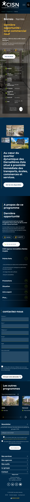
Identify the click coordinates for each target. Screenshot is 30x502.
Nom (3, 323)
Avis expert (7, 292)
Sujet (2, 343)
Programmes (10, 11)
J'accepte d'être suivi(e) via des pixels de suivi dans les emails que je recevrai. (16, 442)
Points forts (7, 258)
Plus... (4, 297)
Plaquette (20, 50)
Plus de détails (9, 56)
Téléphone (4, 330)
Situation (6, 286)
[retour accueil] (10, 5)
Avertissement (21, 495)
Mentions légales (13, 495)
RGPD (6, 495)
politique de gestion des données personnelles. (15, 439)
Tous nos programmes (8, 394)
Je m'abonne (15, 448)
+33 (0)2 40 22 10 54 (16, 480)
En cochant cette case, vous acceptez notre (15, 438)
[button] (25, 417)
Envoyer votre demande (11, 377)
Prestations (7, 281)
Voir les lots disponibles (13, 185)
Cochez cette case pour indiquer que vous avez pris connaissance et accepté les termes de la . (14, 368)
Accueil (3, 11)
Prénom (3, 316)
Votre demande (5, 350)
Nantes (20, 19)
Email (3, 336)
